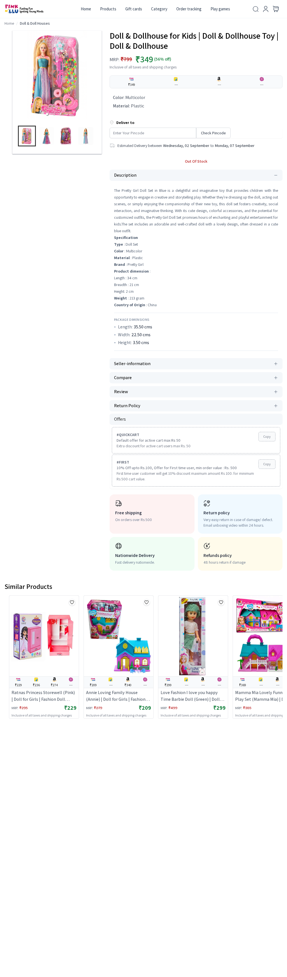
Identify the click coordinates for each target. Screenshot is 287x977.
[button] (47, 114)
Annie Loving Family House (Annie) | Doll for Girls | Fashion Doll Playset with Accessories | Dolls (115, 696)
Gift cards (133, 8)
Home (86, 8)
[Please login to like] (72, 602)
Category (159, 8)
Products (108, 8)
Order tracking (189, 8)
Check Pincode (213, 132)
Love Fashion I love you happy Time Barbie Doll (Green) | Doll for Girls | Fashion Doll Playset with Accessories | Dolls (190, 696)
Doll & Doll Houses (35, 23)
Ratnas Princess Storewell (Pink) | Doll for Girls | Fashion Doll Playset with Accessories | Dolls (43, 696)
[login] (265, 9)
